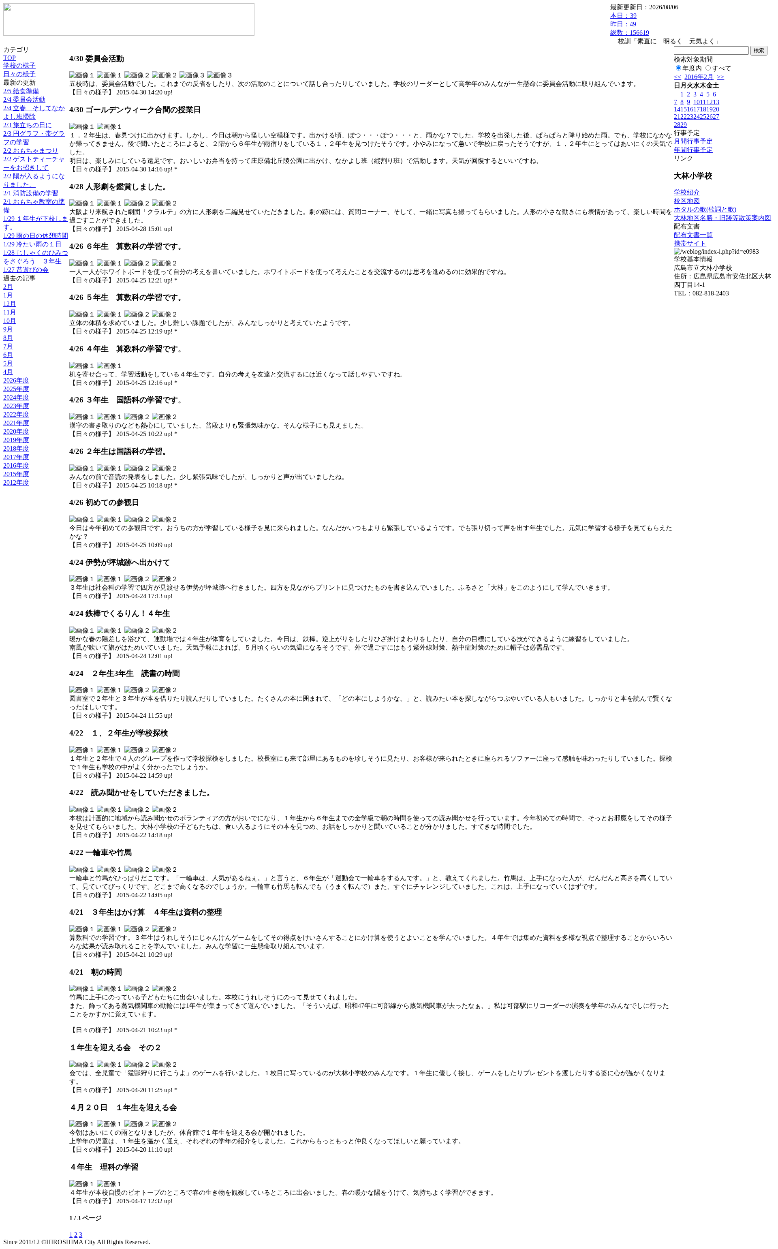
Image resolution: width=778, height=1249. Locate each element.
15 (683, 109)
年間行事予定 (693, 149)
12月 (9, 303)
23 (690, 116)
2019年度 (16, 439)
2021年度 (16, 422)
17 (696, 109)
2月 (8, 286)
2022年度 (16, 414)
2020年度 (16, 431)
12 (709, 101)
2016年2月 (699, 76)
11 (703, 101)
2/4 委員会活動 (24, 99)
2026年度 (16, 380)
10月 (9, 320)
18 (703, 109)
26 (709, 116)
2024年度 (16, 397)
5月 (8, 363)
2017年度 (16, 456)
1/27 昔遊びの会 (26, 269)
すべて (721, 68)
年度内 (692, 68)
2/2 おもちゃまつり (30, 150)
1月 (8, 295)
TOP (9, 57)
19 (709, 109)
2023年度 (16, 405)
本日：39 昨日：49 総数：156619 (629, 24)
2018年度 (16, 448)
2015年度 (16, 474)
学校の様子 (19, 65)
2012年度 (16, 482)
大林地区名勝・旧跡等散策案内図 (722, 217)
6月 (8, 354)
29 (683, 124)
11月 (9, 312)
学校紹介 (687, 192)
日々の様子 (19, 74)
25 (703, 116)
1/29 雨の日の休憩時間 (35, 235)
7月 (8, 346)
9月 (8, 329)
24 (696, 116)
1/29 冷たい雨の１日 (32, 244)
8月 (8, 337)
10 (696, 101)
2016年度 (16, 465)
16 (690, 109)
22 (683, 116)
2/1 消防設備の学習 (30, 193)
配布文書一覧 (693, 234)
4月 (8, 371)
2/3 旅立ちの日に (27, 125)
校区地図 (687, 200)
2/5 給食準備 (21, 91)
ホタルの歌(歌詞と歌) (705, 209)
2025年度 (16, 388)
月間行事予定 (693, 141)
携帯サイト (690, 243)
